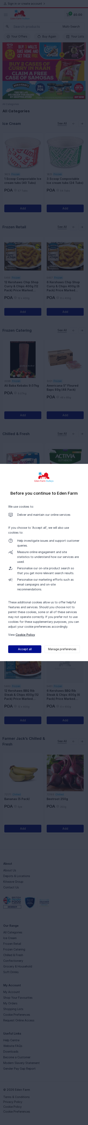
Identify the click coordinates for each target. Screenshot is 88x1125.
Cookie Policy (25, 634)
